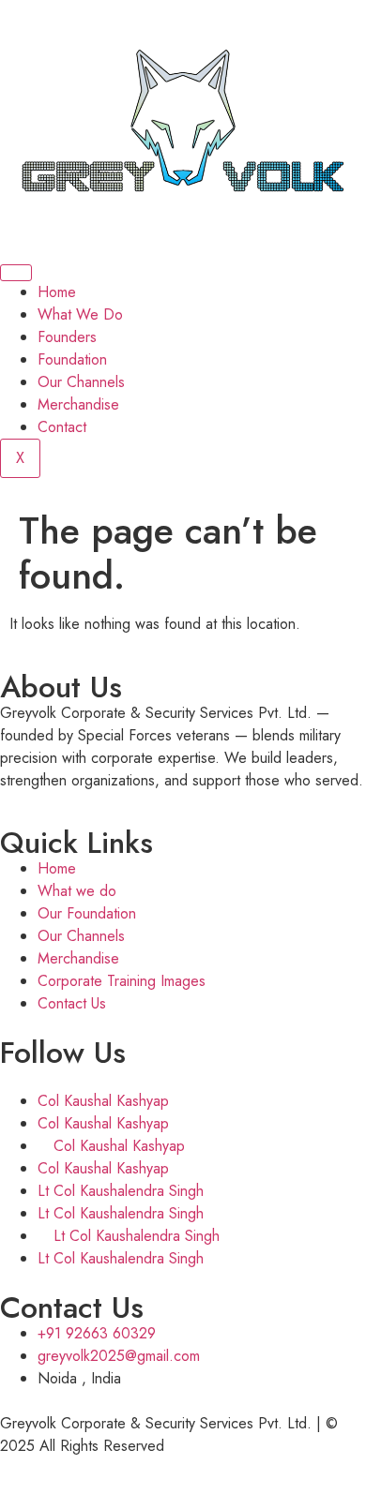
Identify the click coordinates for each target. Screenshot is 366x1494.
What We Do (80, 314)
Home (57, 292)
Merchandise (78, 404)
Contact (62, 427)
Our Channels (81, 382)
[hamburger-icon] (16, 272)
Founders (67, 337)
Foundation (72, 359)
